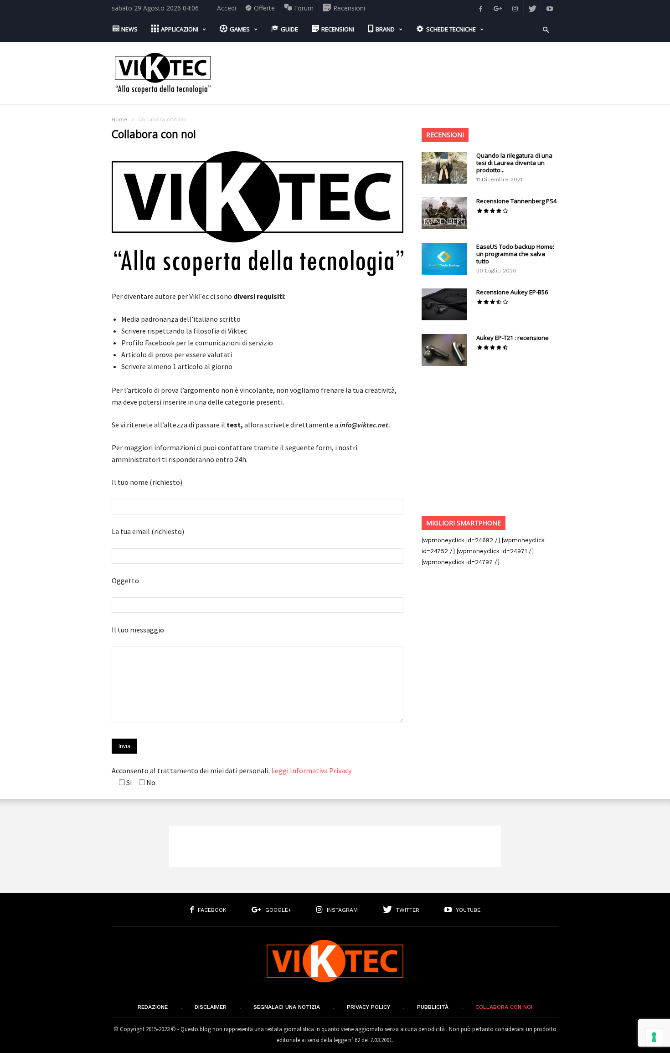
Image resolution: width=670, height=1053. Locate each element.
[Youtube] (549, 8)
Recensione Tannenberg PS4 (516, 201)
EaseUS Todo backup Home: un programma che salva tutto (515, 253)
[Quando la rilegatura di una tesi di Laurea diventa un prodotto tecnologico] (444, 168)
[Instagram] (515, 8)
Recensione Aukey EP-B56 (512, 292)
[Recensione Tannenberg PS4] (444, 213)
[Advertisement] (392, 73)
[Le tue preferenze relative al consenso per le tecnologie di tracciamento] (654, 1037)
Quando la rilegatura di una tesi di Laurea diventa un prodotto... (514, 162)
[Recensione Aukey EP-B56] (444, 304)
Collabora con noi (503, 1007)
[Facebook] (480, 8)
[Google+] (497, 8)
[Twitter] (532, 8)
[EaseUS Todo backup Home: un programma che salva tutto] (444, 259)
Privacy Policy (368, 1007)
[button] (545, 29)
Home (120, 119)
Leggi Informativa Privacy (311, 770)
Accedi (226, 8)
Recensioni (445, 134)
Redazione (153, 1007)
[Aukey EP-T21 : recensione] (444, 350)
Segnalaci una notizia (286, 1007)
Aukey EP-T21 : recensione (512, 338)
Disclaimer (211, 1007)
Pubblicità (432, 1007)
